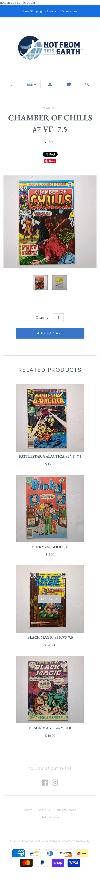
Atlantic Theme (19, 841)
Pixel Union (41, 841)
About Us (44, 810)
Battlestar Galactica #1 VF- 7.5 (50, 456)
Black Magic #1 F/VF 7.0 (50, 637)
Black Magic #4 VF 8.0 (50, 727)
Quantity (42, 318)
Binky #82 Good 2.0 (50, 546)
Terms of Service (65, 810)
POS (52, 841)
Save (52, 161)
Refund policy (50, 817)
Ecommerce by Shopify (75, 841)
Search (28, 810)
